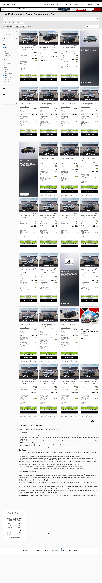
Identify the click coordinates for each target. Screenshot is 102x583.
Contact (46, 551)
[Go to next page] (98, 423)
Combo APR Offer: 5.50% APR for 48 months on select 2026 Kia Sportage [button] (24, 67)
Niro (44, 470)
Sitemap (69, 551)
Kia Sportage (23, 461)
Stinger (77, 470)
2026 (5, 22)
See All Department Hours (14, 539)
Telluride (82, 470)
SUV (14, 22)
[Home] (6, 4)
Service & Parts (83, 4)
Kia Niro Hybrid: (22, 487)
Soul (67, 470)
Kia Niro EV (23, 462)
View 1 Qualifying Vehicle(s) (86, 82)
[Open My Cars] (97, 4)
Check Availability (28, 79)
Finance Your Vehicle (74, 4)
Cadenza (36, 470)
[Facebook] (61, 551)
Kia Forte (22, 442)
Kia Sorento (23, 466)
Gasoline (21, 22)
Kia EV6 (20, 483)
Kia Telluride (23, 467)
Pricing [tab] (24, 49)
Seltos (59, 470)
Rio (51, 470)
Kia (23, 26)
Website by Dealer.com (26, 552)
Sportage (17, 26)
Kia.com (75, 551)
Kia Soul (22, 458)
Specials (67, 4)
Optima (47, 470)
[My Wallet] (94, 4)
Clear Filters (29, 26)
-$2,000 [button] (35, 64)
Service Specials (54, 551)
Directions (39, 551)
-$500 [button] (35, 60)
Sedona (55, 470)
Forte (40, 470)
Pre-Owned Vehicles (54, 4)
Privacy (62, 551)
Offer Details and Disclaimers (85, 84)
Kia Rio (22, 439)
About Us (90, 4)
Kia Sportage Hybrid (24, 492)
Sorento (64, 470)
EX (10, 22)
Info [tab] (32, 49)
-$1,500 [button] (35, 122)
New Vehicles (47, 4)
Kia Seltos (23, 459)
